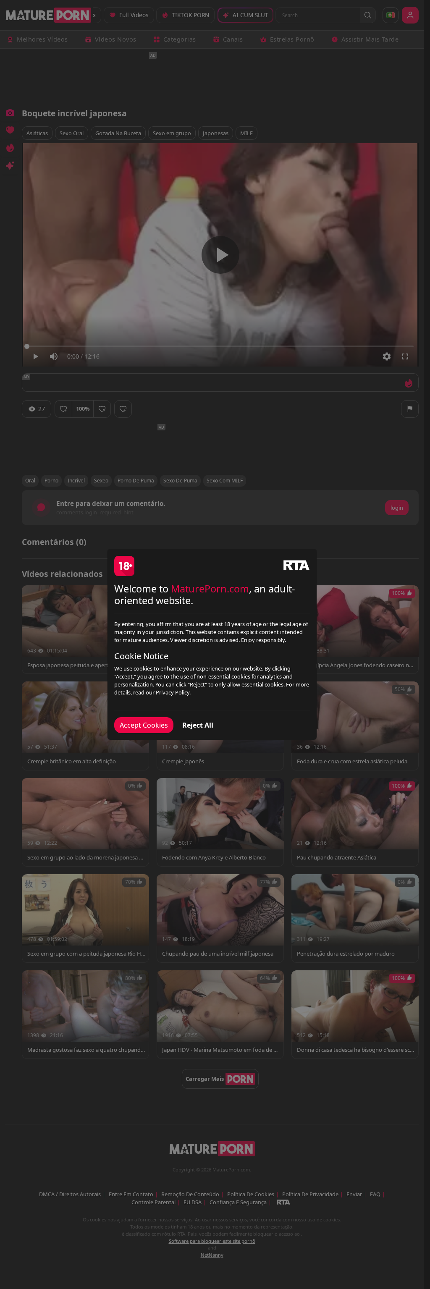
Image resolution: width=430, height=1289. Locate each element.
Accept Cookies (144, 725)
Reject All (197, 725)
